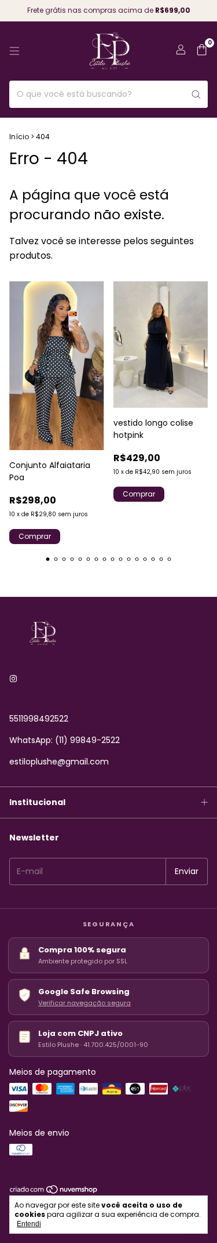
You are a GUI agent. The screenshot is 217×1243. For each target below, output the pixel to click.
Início (19, 137)
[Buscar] (196, 94)
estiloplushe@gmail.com (59, 761)
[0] (202, 51)
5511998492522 (38, 718)
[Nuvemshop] (54, 1192)
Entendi (29, 1224)
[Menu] (14, 51)
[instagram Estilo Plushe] (13, 679)
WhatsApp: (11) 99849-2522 (64, 740)
